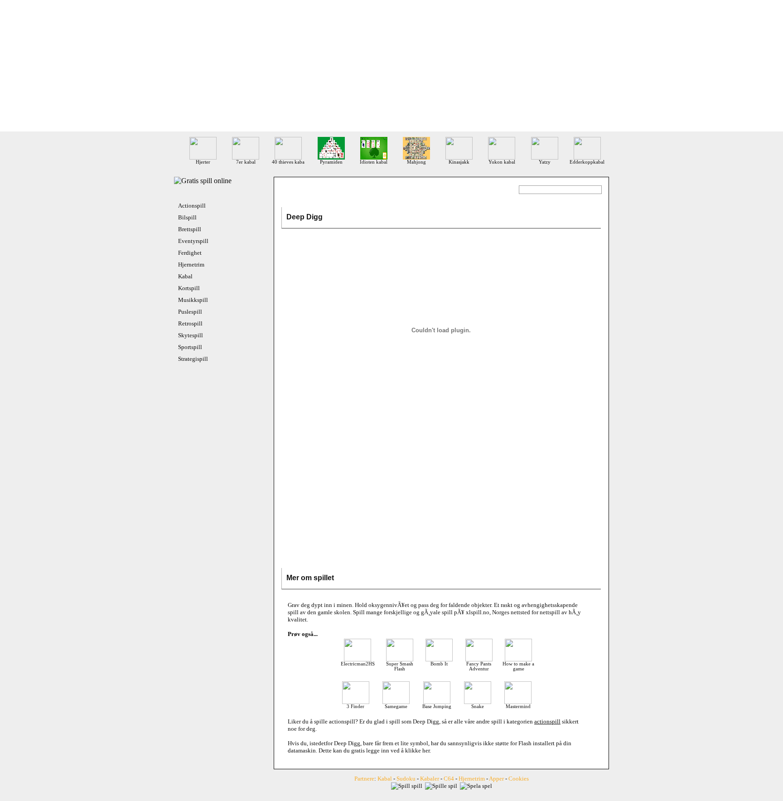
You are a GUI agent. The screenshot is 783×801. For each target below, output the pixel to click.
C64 (449, 778)
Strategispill (193, 358)
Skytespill (190, 335)
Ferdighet (190, 252)
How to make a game (518, 666)
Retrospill (190, 323)
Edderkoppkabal (587, 162)
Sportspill (190, 347)
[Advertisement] (391, 68)
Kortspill (189, 288)
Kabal (185, 276)
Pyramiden (331, 162)
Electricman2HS (358, 663)
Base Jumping (436, 706)
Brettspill (189, 229)
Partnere (364, 778)
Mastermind (518, 706)
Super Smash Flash (399, 666)
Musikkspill (193, 299)
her (426, 750)
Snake (477, 706)
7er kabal (246, 162)
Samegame (396, 706)
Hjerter (203, 162)
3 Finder (355, 706)
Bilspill (187, 217)
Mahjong (416, 162)
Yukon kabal (501, 162)
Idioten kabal (373, 162)
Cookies (518, 778)
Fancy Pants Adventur (478, 666)
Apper (496, 778)
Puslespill (190, 311)
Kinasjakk (459, 162)
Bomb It (439, 663)
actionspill (342, 721)
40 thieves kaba (288, 162)
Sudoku (406, 778)
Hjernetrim (191, 264)
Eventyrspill (193, 241)
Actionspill (192, 205)
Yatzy (545, 162)
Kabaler (429, 778)
